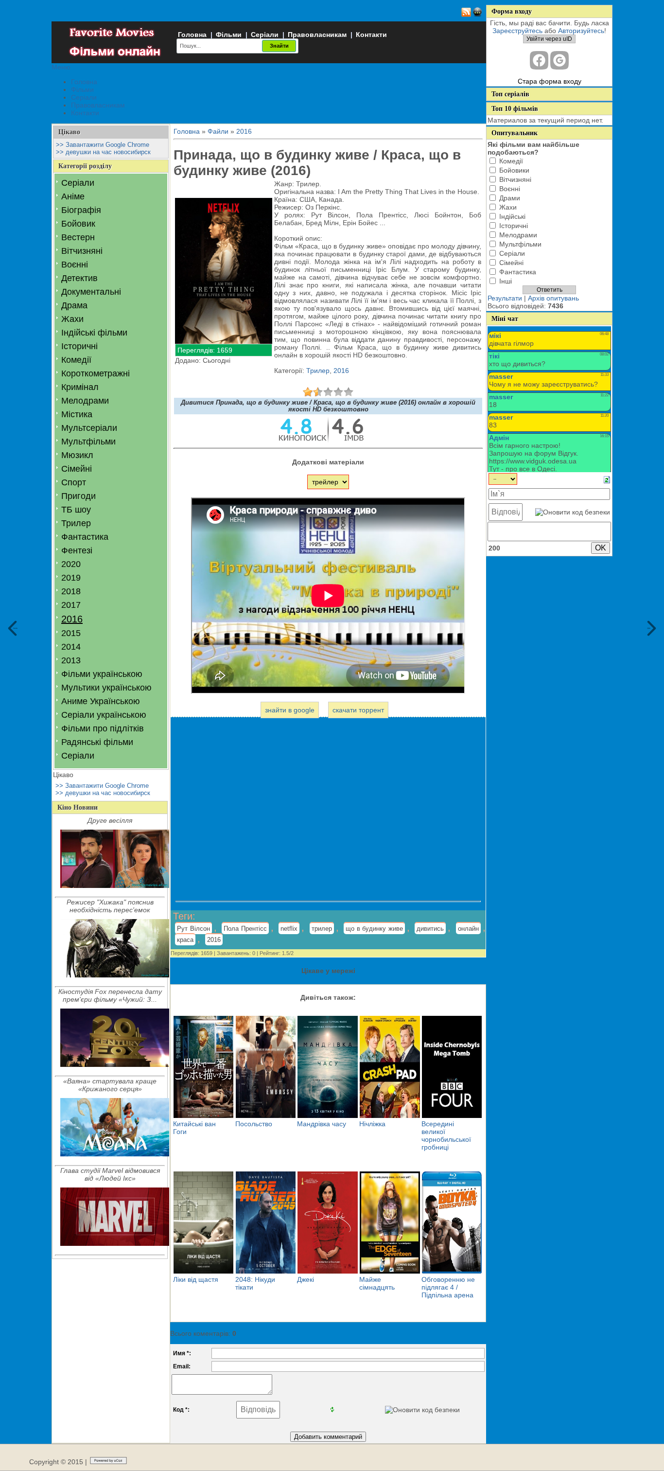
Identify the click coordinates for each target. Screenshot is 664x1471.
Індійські (512, 216)
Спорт (73, 482)
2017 (71, 605)
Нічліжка (372, 1124)
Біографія (81, 210)
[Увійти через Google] (559, 60)
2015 (71, 633)
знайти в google (290, 710)
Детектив (79, 278)
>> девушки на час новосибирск (103, 152)
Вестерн (78, 237)
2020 (71, 564)
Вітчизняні (82, 251)
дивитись (430, 928)
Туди (649, 628)
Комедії (76, 360)
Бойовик (78, 224)
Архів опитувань (553, 298)
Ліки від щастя (195, 1279)
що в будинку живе (374, 928)
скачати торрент (358, 710)
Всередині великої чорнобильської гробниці (446, 1135)
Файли (218, 131)
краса (185, 939)
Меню (61, 67)
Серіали (265, 34)
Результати (505, 298)
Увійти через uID (549, 38)
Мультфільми (88, 441)
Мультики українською (106, 687)
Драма (74, 305)
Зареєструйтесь (517, 31)
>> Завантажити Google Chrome (102, 144)
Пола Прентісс (245, 928)
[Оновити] (607, 479)
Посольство (253, 1124)
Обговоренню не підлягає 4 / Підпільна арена (448, 1287)
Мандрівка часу (321, 1124)
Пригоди (78, 496)
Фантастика (84, 537)
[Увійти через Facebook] (539, 60)
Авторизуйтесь (581, 31)
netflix (288, 928)
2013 (71, 660)
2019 (71, 578)
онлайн (468, 928)
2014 (71, 647)
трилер (322, 928)
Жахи (72, 319)
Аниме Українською (100, 701)
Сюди (15, 628)
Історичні (79, 346)
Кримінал (80, 387)
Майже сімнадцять (377, 1283)
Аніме (73, 196)
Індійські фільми (94, 332)
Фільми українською (101, 674)
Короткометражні (95, 373)
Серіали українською (103, 715)
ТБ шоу (76, 509)
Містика (76, 414)
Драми (509, 198)
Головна (192, 34)
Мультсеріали (89, 428)
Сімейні (76, 469)
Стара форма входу (549, 81)
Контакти (371, 34)
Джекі (305, 1279)
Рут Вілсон (193, 928)
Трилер (76, 523)
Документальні (91, 292)
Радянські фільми (97, 742)
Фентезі (76, 550)
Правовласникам (317, 34)
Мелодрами (85, 401)
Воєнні (74, 264)
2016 (72, 619)
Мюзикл (77, 455)
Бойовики (514, 170)
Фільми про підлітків (102, 728)
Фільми (229, 34)
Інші (505, 281)
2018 (71, 591)
